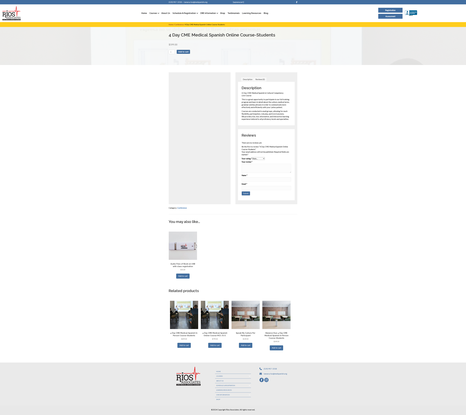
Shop (222, 13)
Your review (247, 162)
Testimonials (234, 13)
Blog (266, 13)
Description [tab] (247, 79)
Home (144, 13)
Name (244, 175)
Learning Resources (251, 13)
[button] (158, 13)
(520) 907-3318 (175, 2)
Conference (179, 24)
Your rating (247, 158)
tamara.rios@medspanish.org (195, 2)
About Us (165, 13)
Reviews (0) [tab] (260, 79)
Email (244, 184)
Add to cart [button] (182, 276)
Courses (153, 13)
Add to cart (183, 52)
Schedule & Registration (184, 13)
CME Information (208, 13)
